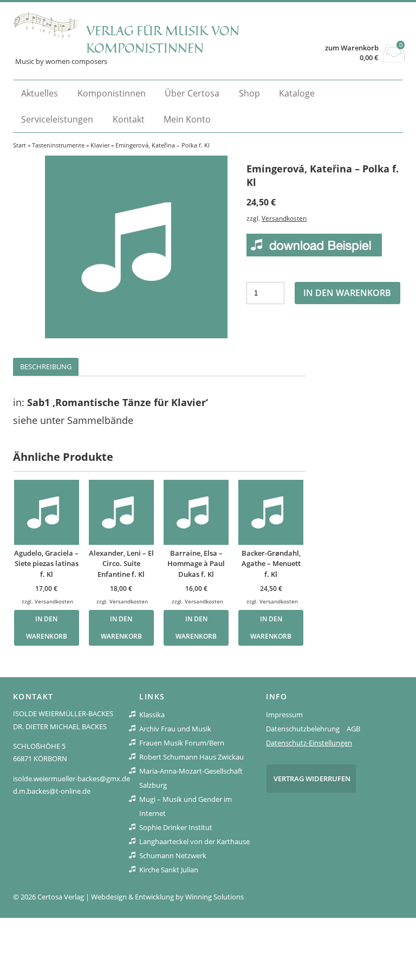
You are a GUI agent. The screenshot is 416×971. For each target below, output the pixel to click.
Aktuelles (39, 93)
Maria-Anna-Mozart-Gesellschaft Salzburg (191, 778)
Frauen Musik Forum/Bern (181, 743)
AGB (353, 729)
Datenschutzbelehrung (303, 729)
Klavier (99, 145)
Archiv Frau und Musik (175, 729)
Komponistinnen (111, 93)
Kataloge (297, 93)
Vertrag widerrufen (312, 778)
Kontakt (129, 119)
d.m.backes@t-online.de (51, 791)
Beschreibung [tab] (46, 366)
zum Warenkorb (352, 48)
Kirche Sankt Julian (168, 869)
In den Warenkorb (347, 293)
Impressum (284, 714)
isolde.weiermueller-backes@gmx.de (71, 778)
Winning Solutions (214, 897)
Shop (249, 93)
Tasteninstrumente (58, 145)
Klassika (152, 714)
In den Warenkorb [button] (46, 627)
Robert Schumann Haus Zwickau (191, 757)
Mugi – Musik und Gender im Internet (185, 806)
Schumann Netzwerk (172, 855)
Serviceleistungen (57, 119)
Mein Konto (187, 119)
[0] (394, 59)
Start (19, 145)
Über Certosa (192, 93)
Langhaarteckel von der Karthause (194, 841)
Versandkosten (284, 218)
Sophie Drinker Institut (175, 827)
